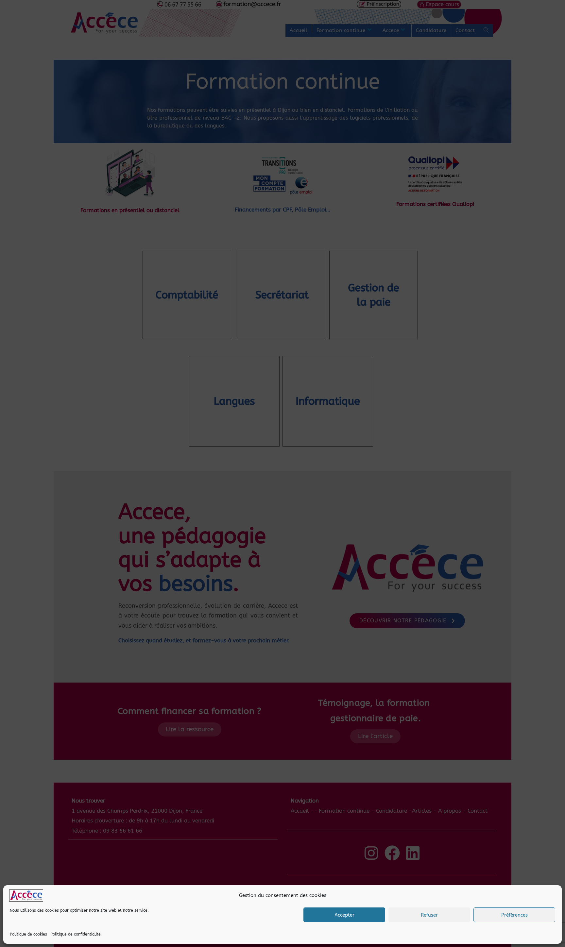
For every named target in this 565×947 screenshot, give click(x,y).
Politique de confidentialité (75, 934)
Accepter (344, 915)
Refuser (429, 915)
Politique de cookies (28, 934)
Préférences (514, 915)
